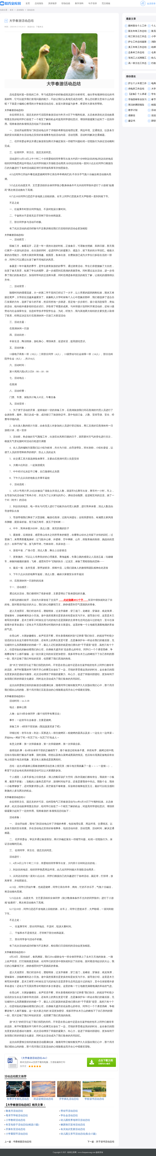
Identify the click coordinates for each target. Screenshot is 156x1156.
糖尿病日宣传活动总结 (73, 1124)
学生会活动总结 (69, 1115)
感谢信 (131, 115)
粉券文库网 (71, 1152)
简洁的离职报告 (136, 104)
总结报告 (39, 3)
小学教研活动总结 (15, 1120)
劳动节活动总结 (69, 1111)
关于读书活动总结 (105, 1141)
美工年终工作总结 (137, 47)
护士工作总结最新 (137, 42)
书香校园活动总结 (22, 1141)
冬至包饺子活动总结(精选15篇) (22, 1124)
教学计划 (132, 110)
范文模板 (106, 3)
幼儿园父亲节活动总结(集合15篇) (78, 1133)
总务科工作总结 (136, 52)
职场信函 (66, 3)
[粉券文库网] (10, 3)
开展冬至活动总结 (15, 1129)
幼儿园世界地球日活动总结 (75, 1120)
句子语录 (92, 3)
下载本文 (39, 27)
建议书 (131, 121)
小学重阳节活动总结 (17, 1133)
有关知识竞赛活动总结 (73, 1129)
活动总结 (30, 10)
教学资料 (79, 3)
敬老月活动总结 (14, 1111)
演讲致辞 (52, 3)
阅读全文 (31, 27)
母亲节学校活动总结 (17, 1115)
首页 (28, 3)
